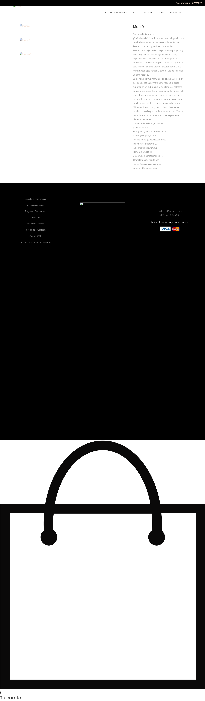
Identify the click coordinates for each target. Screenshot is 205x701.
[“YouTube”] (172, 203)
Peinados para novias (35, 205)
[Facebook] (164, 203)
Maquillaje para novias (35, 199)
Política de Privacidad (35, 230)
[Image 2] (25, 40)
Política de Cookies (35, 223)
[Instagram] (168, 203)
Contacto (35, 217)
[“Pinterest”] (176, 203)
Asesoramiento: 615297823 (189, 3)
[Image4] (25, 26)
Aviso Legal (35, 236)
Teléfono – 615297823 (170, 215)
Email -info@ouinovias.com (170, 211)
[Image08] (25, 54)
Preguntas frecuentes (35, 211)
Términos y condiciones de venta (35, 242)
